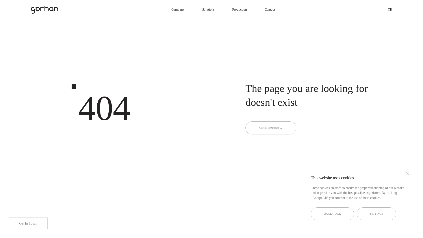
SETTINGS (376, 213)
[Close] (407, 173)
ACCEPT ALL (332, 213)
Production (239, 9)
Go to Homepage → (270, 127)
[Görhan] (44, 10)
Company (178, 9)
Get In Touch (28, 223)
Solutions (208, 9)
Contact (270, 9)
